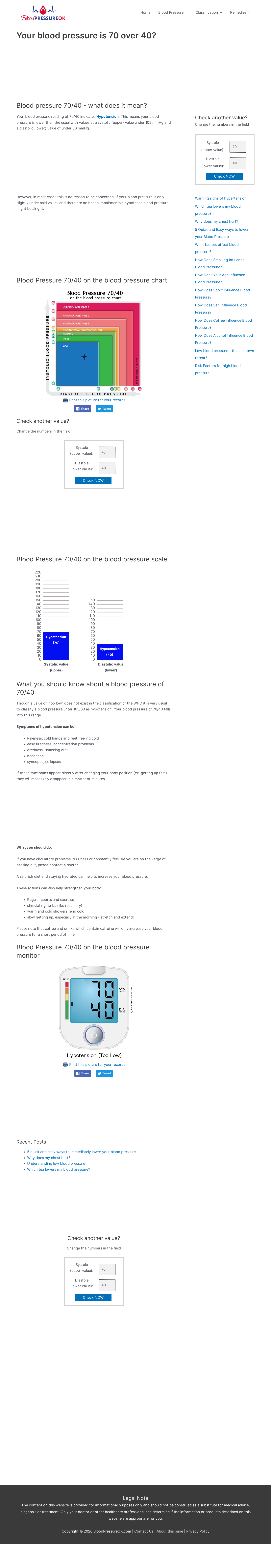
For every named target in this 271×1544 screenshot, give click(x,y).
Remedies (238, 12)
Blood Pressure (171, 12)
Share (85, 409)
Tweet (106, 409)
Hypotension (107, 116)
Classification (207, 12)
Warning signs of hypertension (221, 198)
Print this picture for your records (96, 400)
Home (145, 12)
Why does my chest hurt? (48, 1158)
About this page (170, 1531)
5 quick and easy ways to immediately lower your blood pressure (81, 1152)
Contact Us (143, 1531)
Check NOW (93, 480)
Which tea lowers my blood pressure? (58, 1169)
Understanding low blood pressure (56, 1163)
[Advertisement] (93, 72)
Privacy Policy (197, 1531)
